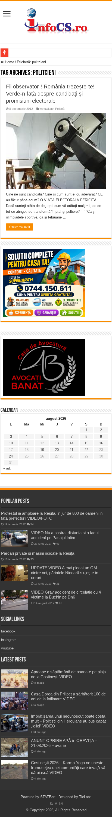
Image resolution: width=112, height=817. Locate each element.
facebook (8, 631)
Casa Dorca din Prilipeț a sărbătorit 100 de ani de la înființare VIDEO (68, 696)
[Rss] (51, 803)
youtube (7, 648)
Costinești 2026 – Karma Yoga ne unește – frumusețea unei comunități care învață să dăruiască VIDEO (69, 767)
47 (58, 543)
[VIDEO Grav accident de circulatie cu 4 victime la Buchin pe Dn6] (14, 600)
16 (101, 443)
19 (42, 450)
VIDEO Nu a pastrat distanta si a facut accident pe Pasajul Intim (65, 535)
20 (57, 450)
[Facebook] (56, 803)
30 (60, 603)
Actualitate (47, 108)
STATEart (47, 797)
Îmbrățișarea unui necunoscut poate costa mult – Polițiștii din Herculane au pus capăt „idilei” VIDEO (68, 721)
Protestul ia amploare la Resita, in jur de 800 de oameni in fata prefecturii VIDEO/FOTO (51, 515)
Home (9, 62)
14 (71, 443)
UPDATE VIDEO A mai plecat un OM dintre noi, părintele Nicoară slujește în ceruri (64, 572)
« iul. (7, 468)
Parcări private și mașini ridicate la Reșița (37, 553)
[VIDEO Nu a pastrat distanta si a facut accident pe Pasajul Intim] (14, 538)
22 (86, 450)
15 (86, 443)
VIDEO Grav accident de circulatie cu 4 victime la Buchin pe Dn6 (66, 594)
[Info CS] (56, 20)
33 (32, 559)
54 (32, 524)
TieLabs (85, 797)
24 (11, 456)
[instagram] (61, 803)
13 (57, 443)
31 (58, 583)
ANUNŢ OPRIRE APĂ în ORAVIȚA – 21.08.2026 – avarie (64, 743)
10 (11, 443)
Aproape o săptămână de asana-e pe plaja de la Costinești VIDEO (68, 674)
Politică (59, 108)
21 (71, 450)
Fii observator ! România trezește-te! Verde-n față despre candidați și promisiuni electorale (50, 94)
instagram (9, 640)
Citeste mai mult (19, 227)
